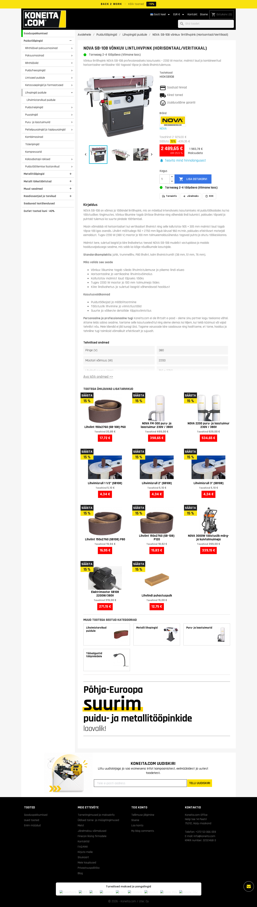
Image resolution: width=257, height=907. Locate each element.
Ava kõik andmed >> (98, 376)
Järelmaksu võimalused (92, 831)
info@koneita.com (204, 836)
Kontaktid (83, 841)
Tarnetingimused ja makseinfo (96, 815)
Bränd (163, 113)
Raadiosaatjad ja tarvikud (40, 196)
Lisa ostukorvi (193, 179)
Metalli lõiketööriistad (38, 181)
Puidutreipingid (34, 107)
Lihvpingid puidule (35, 92)
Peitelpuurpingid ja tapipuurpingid (45, 129)
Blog (80, 873)
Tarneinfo (171, 196)
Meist (81, 825)
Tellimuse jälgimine (142, 815)
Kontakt (193, 14)
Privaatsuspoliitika (89, 868)
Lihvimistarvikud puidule (41, 100)
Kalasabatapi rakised (37, 159)
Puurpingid (31, 115)
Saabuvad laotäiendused (39, 203)
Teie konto (139, 807)
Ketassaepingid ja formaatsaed (44, 85)
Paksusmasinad (34, 55)
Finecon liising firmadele (92, 836)
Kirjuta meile (85, 852)
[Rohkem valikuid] (248, 886)
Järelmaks (193, 196)
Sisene (204, 14)
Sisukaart (83, 857)
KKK (211, 196)
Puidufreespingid (35, 70)
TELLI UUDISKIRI (199, 783)
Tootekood (166, 72)
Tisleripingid (32, 144)
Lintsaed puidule (35, 78)
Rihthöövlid (31, 63)
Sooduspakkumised (36, 33)
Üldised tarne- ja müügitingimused (98, 820)
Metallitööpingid (34, 174)
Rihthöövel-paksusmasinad (41, 48)
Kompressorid (33, 152)
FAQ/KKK (83, 847)
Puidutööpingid (33, 41)
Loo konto (137, 825)
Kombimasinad (34, 137)
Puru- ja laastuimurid (37, 122)
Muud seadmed (33, 189)
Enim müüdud (32, 825)
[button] (183, 161)
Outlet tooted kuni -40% (39, 211)
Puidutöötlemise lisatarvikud (42, 166)
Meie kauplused (87, 862)
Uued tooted (31, 820)
